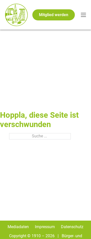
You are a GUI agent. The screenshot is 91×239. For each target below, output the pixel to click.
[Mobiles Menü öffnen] (83, 15)
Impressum (45, 226)
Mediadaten (18, 226)
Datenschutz (72, 226)
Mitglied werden (53, 14)
